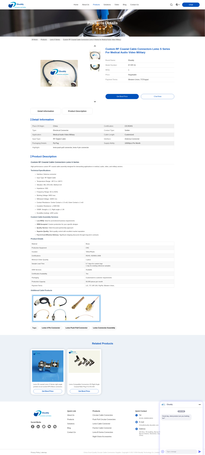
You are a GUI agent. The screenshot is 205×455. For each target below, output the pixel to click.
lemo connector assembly (104, 328)
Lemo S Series (55, 39)
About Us (70, 415)
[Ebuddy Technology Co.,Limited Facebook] (33, 426)
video (117, 5)
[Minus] (199, 404)
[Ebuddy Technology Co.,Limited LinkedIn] (38, 426)
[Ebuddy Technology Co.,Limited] (17, 4)
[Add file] (162, 451)
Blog (69, 428)
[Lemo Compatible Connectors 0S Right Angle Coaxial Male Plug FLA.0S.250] (84, 366)
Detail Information (46, 111)
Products (44, 39)
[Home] (42, 416)
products (96, 5)
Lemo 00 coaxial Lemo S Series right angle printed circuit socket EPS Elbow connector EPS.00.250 (47, 385)
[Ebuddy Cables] (55, 426)
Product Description (77, 111)
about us (85, 5)
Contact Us (71, 432)
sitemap (44, 452)
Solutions (70, 424)
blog (124, 5)
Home (76, 5)
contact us (134, 5)
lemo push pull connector (76, 328)
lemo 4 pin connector (51, 328)
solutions (107, 5)
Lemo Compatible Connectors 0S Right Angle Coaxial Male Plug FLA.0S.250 (84, 385)
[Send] (199, 451)
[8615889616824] (44, 426)
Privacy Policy (35, 452)
